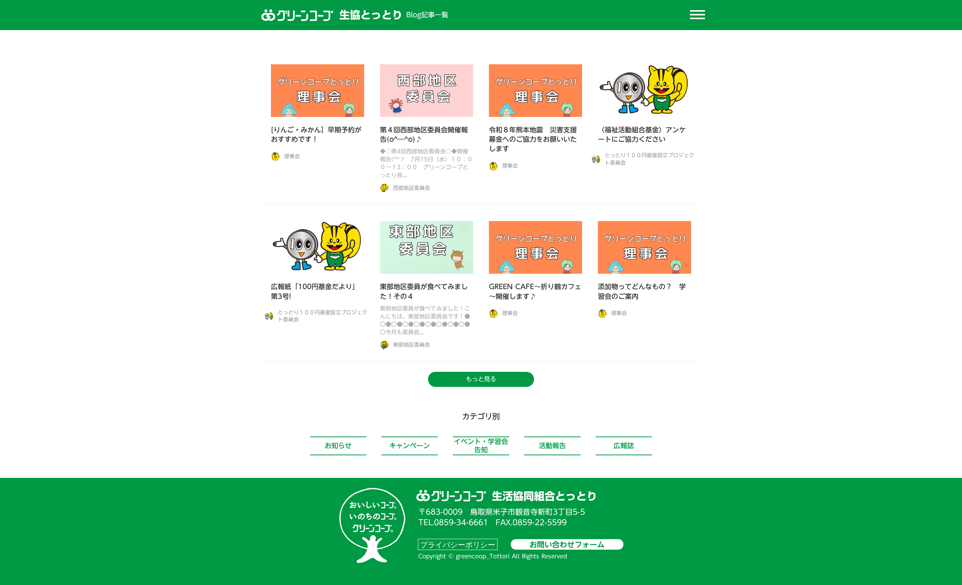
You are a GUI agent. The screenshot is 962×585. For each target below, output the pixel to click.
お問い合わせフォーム (567, 544)
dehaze (697, 15)
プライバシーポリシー (457, 544)
